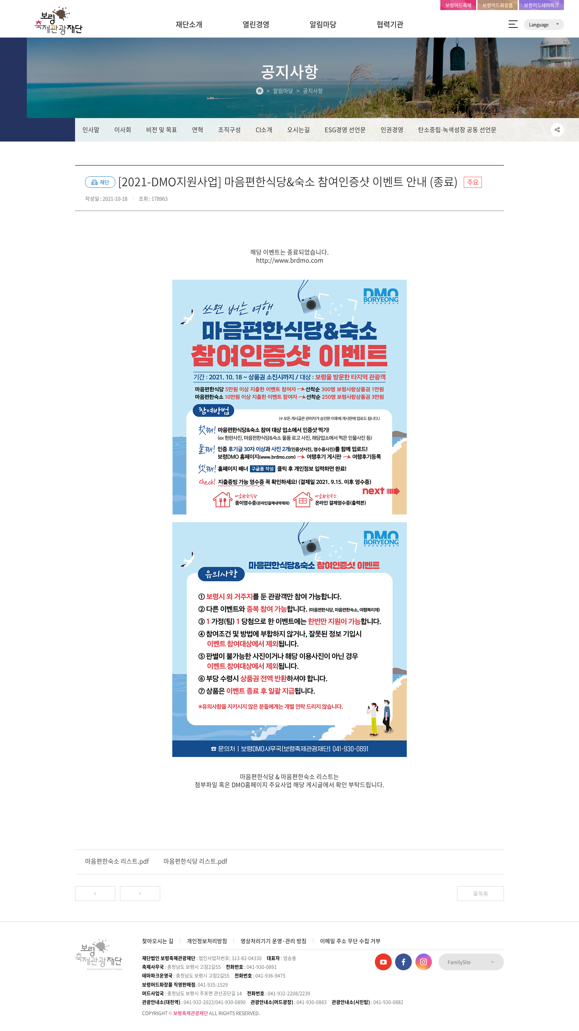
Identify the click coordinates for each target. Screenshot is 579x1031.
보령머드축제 (458, 5)
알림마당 (323, 24)
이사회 (122, 129)
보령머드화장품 (497, 5)
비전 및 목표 (161, 129)
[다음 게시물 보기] (140, 893)
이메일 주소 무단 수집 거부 (350, 941)
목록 (483, 893)
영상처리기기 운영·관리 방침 (274, 941)
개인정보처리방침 (207, 941)
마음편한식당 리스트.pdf (195, 861)
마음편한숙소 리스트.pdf (117, 861)
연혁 (197, 129)
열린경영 (256, 24)
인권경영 (392, 129)
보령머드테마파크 (541, 5)
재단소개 (189, 24)
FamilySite (460, 962)
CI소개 (264, 129)
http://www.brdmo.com (289, 260)
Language (539, 24)
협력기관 (390, 24)
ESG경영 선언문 (345, 129)
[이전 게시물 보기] (95, 893)
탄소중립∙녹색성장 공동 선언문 (457, 129)
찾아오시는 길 (158, 941)
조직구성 (229, 129)
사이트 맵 (513, 24)
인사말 (91, 129)
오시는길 (298, 129)
